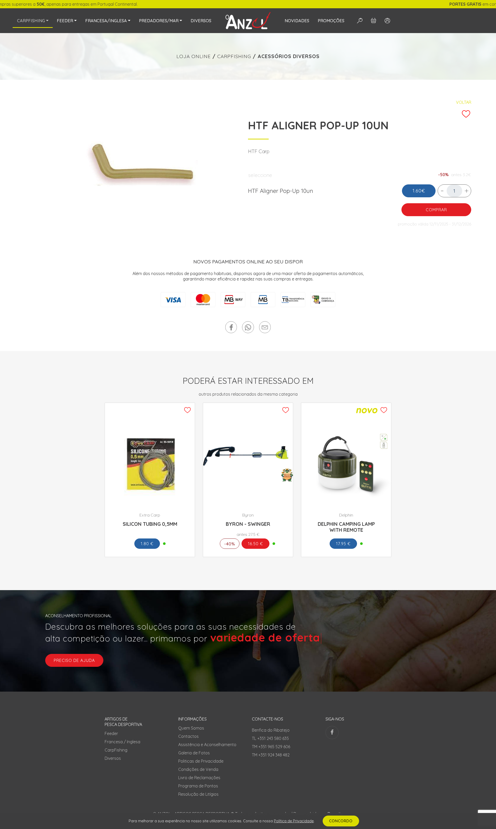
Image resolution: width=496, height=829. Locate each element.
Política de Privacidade (294, 820)
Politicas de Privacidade (200, 761)
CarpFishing (116, 750)
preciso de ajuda (74, 660)
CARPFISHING (234, 56)
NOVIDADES (297, 20)
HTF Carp (258, 151)
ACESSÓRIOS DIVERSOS (289, 56)
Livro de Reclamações (199, 777)
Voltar (463, 102)
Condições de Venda (198, 769)
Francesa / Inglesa (122, 741)
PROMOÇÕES (331, 20)
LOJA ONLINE (193, 56)
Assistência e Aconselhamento (207, 744)
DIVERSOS (201, 20)
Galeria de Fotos (194, 752)
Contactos (188, 736)
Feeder (111, 733)
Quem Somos (191, 728)
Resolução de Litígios (198, 794)
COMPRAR (436, 209)
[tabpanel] (136, 163)
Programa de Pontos (198, 785)
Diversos (113, 758)
